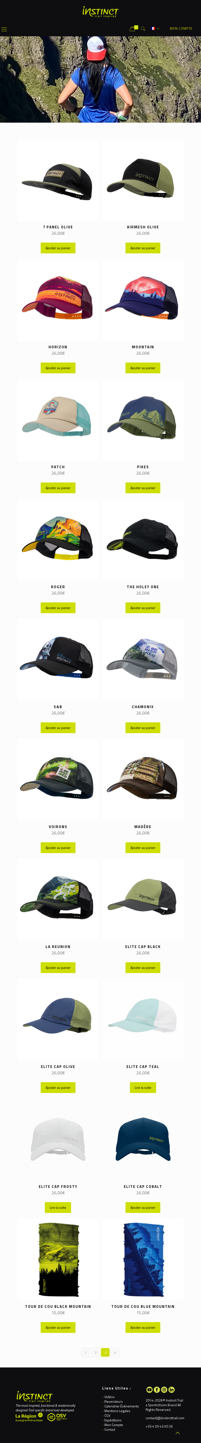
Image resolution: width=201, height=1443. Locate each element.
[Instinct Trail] (100, 11)
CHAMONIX (143, 707)
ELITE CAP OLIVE (58, 1066)
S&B (58, 707)
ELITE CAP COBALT (143, 1186)
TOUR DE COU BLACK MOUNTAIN (58, 1306)
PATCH (58, 467)
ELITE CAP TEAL (142, 1066)
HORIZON (58, 347)
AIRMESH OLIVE (143, 227)
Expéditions (113, 1420)
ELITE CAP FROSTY (58, 1186)
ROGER (58, 587)
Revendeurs (113, 1401)
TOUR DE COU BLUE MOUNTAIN (143, 1306)
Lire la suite (143, 1087)
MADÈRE (142, 827)
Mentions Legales (117, 1410)
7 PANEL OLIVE (58, 227)
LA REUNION (58, 946)
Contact (109, 1429)
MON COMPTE (181, 28)
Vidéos (109, 1396)
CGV (107, 1415)
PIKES (143, 467)
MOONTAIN (143, 347)
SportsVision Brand (162, 1404)
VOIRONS (58, 827)
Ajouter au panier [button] (58, 247)
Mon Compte (113, 1424)
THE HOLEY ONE (143, 587)
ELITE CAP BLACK (143, 946)
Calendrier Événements (121, 1406)
